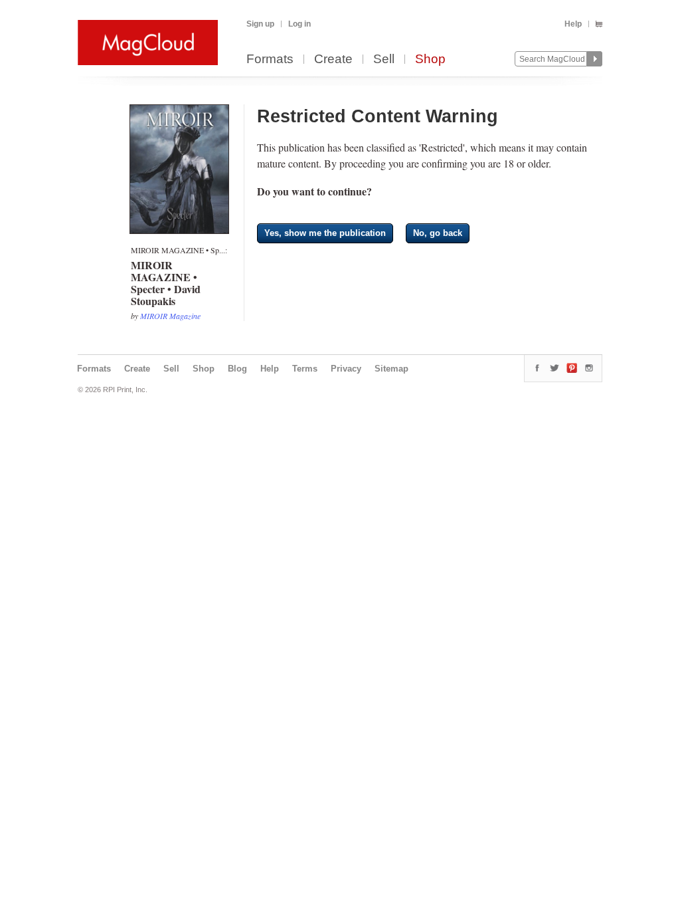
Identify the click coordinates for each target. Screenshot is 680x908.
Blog (237, 369)
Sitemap (391, 369)
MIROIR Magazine (170, 315)
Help (573, 24)
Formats (270, 59)
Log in (299, 24)
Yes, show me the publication (325, 233)
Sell (383, 59)
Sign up (260, 24)
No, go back (437, 233)
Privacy (346, 369)
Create (333, 59)
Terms (304, 369)
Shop (430, 59)
